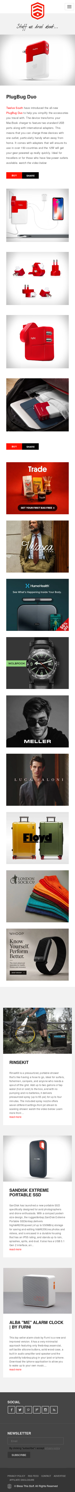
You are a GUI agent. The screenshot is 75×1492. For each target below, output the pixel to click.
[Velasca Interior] (37, 547)
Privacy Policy (16, 1476)
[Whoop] (37, 955)
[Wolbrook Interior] (37, 663)
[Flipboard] (37, 1410)
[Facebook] (11, 1410)
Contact (46, 1476)
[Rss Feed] (54, 1410)
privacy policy (52, 1448)
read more (15, 1116)
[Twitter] (20, 1410)
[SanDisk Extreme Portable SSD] (37, 1159)
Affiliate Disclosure (22, 1479)
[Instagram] (45, 1410)
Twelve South (14, 108)
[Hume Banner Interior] (37, 605)
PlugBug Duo (14, 113)
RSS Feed (33, 1476)
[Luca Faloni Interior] (37, 780)
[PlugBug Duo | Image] (37, 60)
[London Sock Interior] (37, 896)
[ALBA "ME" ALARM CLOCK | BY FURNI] (37, 1291)
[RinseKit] (37, 1031)
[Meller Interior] (37, 721)
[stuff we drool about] (37, 26)
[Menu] (69, 6)
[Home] (37, 10)
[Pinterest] (28, 1410)
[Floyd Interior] (37, 838)
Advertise (60, 1476)
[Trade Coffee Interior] (37, 488)
